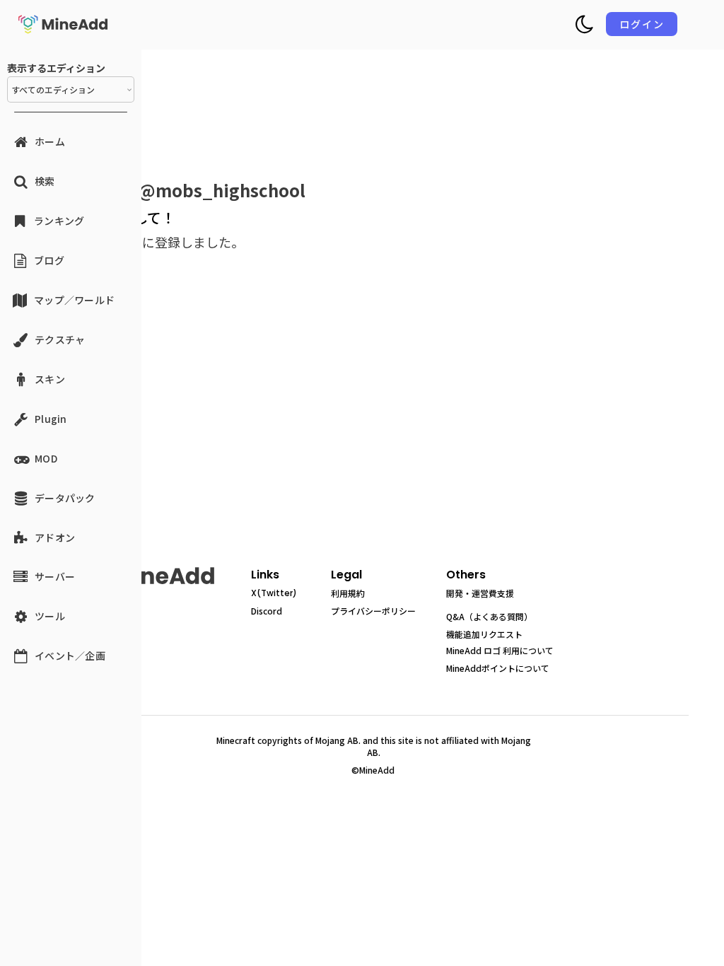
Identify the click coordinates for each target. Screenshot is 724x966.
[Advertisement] (377, 423)
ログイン (642, 24)
